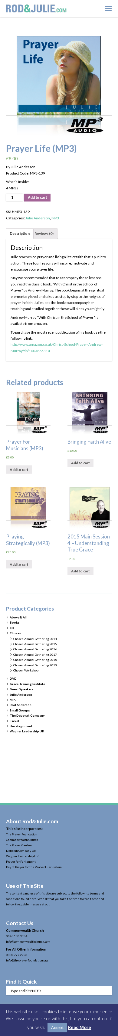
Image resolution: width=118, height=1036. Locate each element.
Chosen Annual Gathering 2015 (35, 644)
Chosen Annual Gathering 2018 (35, 659)
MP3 (55, 218)
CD (12, 628)
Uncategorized (21, 726)
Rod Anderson (20, 705)
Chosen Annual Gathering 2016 (35, 649)
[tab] (20, 233)
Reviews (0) (44, 233)
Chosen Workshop (25, 670)
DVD (13, 678)
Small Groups (20, 710)
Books (15, 622)
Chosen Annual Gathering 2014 (35, 639)
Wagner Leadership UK (27, 731)
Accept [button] (57, 1027)
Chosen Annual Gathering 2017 (35, 654)
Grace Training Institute (27, 684)
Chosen (15, 633)
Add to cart (37, 197)
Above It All (18, 617)
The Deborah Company (27, 715)
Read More (79, 1027)
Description (20, 233)
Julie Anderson (37, 218)
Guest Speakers (22, 689)
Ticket (14, 721)
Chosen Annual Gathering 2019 (35, 665)
